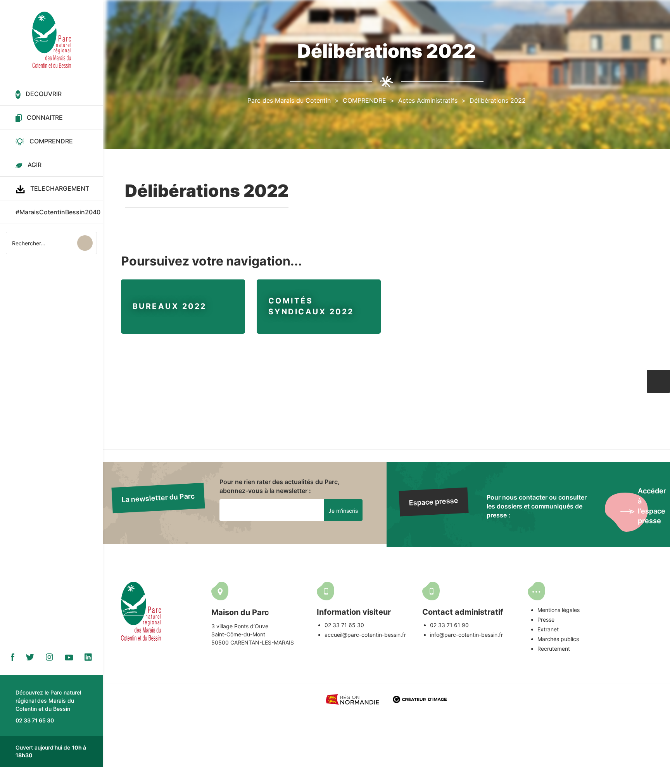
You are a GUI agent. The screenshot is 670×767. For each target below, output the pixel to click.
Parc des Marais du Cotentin (289, 100)
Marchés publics (558, 639)
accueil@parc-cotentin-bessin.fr (365, 634)
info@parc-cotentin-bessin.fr (466, 634)
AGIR (34, 165)
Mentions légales (558, 610)
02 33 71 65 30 (344, 625)
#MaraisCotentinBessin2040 (58, 212)
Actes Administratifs (428, 100)
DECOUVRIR (44, 94)
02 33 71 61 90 (449, 625)
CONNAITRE (45, 117)
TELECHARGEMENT (59, 188)
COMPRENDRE (364, 100)
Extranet (548, 629)
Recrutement (553, 648)
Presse (545, 619)
